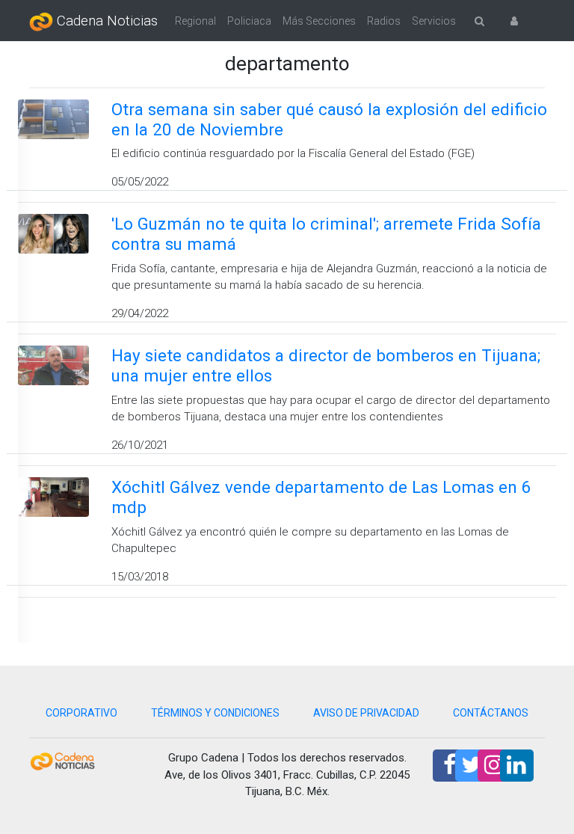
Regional (195, 21)
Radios (384, 21)
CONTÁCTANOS (490, 713)
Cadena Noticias (105, 21)
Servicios (434, 21)
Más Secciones (319, 21)
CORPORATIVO (81, 713)
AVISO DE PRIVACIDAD (366, 713)
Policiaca (249, 21)
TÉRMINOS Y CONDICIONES (215, 713)
